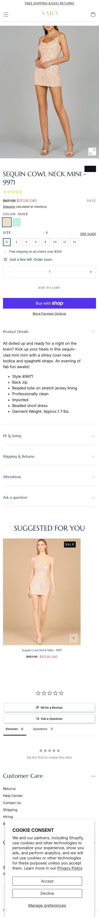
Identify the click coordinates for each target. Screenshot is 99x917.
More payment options (49, 313)
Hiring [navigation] (8, 817)
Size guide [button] (88, 234)
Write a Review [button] (52, 707)
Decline (47, 893)
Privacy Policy (69, 868)
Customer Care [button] (23, 775)
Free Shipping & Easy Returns (49, 3)
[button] (6, 14)
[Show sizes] (74, 638)
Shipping (9, 206)
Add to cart (49, 287)
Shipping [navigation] (10, 810)
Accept (47, 881)
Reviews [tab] (12, 729)
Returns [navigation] (9, 789)
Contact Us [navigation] (12, 803)
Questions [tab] (40, 729)
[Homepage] (49, 14)
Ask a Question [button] (51, 719)
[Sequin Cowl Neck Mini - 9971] (42, 591)
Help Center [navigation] (13, 796)
